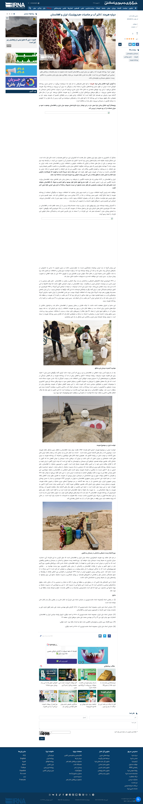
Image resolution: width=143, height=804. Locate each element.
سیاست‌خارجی (90, 8)
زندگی (39, 8)
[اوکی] (56, 795)
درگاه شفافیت (133, 776)
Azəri (24, 764)
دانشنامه (133, 27)
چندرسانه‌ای (57, 8)
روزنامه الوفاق (50, 761)
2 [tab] (11, 14)
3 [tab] (9, 14)
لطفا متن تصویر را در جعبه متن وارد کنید (125, 732)
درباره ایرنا (134, 755)
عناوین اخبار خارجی (104, 767)
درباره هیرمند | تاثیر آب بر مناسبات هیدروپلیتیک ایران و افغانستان (83, 15)
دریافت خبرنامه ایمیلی (130, 786)
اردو (24, 776)
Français (22, 780)
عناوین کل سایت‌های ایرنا (102, 761)
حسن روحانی (128, 57)
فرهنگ (98, 8)
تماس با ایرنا (133, 758)
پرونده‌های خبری (104, 755)
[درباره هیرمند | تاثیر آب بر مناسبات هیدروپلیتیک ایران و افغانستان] (77, 44)
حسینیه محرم (78, 776)
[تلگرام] (93, 795)
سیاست (125, 8)
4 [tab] (7, 14)
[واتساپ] (49, 795)
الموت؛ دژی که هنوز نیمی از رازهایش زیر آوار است (21, 41)
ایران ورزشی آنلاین (48, 770)
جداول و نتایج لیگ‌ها (75, 773)
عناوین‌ (131, 8)
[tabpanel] (21, 32)
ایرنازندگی (51, 755)
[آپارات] (83, 795)
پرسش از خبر (78, 767)
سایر (34, 8)
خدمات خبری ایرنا (132, 789)
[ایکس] (89, 795)
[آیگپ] (76, 795)
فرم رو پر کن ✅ (61, 661)
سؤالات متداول (133, 764)
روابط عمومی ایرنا (132, 770)
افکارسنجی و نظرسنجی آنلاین (73, 755)
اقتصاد (119, 8)
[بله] (79, 795)
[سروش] (69, 795)
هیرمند (136, 57)
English (23, 758)
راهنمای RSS (133, 767)
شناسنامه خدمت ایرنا (131, 773)
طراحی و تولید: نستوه (129, 801)
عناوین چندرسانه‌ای (104, 773)
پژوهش (135, 24)
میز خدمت (134, 783)
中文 (24, 755)
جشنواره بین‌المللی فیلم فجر (74, 761)
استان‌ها (70, 8)
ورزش (113, 8)
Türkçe (23, 767)
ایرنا (120, 3)
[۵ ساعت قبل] (21, 26)
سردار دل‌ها (78, 758)
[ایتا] (73, 795)
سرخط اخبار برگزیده (104, 758)
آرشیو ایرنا (134, 761)
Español (23, 770)
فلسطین (76, 8)
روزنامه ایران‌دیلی (49, 767)
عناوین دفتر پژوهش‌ (104, 770)
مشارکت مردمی (132, 780)
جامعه (103, 8)
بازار (44, 8)
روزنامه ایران (50, 758)
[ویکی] (53, 795)
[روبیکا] (86, 795)
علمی (82, 8)
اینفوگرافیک (78, 770)
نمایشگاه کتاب (77, 764)
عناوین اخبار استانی (104, 764)
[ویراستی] (66, 795)
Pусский (23, 773)
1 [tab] (14, 14)
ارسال (41, 738)
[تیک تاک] (59, 795)
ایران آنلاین (50, 764)
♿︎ (138, 799)
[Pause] (80, 662)
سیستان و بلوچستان (132, 54)
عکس (64, 8)
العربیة (24, 761)
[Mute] (83, 662)
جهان (108, 8)
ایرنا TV (49, 8)
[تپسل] (48, 645)
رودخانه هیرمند (134, 60)
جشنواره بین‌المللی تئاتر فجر (74, 780)
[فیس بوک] (63, 795)
